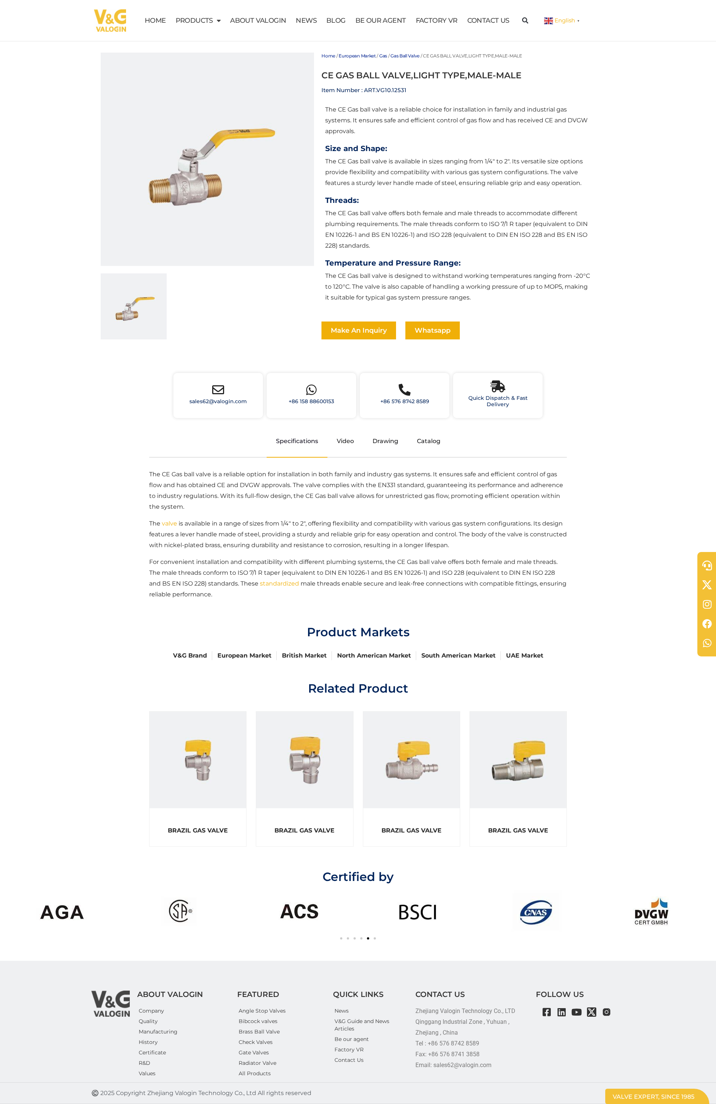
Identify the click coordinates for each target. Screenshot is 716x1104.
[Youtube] (576, 1012)
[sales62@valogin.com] (218, 390)
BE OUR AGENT (380, 20)
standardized (279, 583)
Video (345, 441)
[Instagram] (606, 1012)
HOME (155, 20)
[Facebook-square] (546, 1012)
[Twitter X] (591, 1012)
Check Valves (256, 1042)
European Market (357, 56)
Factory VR (349, 1049)
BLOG (336, 20)
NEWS (306, 20)
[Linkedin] (561, 1012)
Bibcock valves (258, 1021)
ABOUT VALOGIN (258, 20)
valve (169, 523)
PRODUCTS (194, 20)
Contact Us (349, 1060)
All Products (255, 1073)
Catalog (428, 441)
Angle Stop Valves (262, 1010)
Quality (148, 1021)
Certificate (152, 1052)
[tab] (134, 306)
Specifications (297, 441)
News (342, 1010)
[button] (525, 20)
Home (328, 56)
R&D (144, 1063)
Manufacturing (158, 1031)
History (148, 1042)
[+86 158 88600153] (311, 390)
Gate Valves (254, 1052)
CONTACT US (488, 20)
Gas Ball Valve (405, 56)
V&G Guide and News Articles (362, 1025)
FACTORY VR (437, 20)
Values (147, 1073)
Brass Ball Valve (259, 1031)
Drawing (385, 441)
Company (151, 1010)
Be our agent (352, 1039)
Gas (383, 56)
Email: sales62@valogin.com (453, 1065)
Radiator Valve (257, 1063)
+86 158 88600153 (311, 401)
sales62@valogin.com (218, 401)
